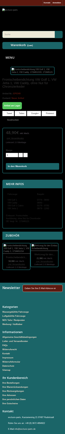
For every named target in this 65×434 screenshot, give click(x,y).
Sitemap (6, 370)
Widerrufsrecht (9, 349)
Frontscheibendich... (16, 257)
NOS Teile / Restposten (13, 320)
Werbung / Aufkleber (12, 324)
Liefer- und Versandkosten (15, 341)
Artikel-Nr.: (7, 93)
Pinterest (49, 113)
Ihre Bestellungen (11, 383)
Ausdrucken (13, 120)
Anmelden (57, 3)
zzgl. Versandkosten (15, 138)
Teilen (21, 113)
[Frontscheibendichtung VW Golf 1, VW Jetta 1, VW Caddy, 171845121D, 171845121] (32, 71)
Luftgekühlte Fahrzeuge (13, 316)
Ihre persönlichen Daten (14, 399)
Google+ (35, 113)
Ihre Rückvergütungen (13, 391)
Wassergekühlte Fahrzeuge (15, 312)
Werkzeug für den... (44, 254)
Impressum (7, 358)
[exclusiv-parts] (32, 15)
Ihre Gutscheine (10, 403)
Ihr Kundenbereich (15, 378)
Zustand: (6, 98)
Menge (9, 150)
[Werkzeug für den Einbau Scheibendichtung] (44, 247)
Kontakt (47, 3)
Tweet (9, 113)
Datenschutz (8, 366)
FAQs (5, 345)
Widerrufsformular (11, 362)
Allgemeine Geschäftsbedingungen (19, 337)
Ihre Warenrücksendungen (15, 387)
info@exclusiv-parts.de (25, 429)
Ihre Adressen (9, 395)
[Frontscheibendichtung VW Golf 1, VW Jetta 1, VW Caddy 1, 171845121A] (16, 248)
